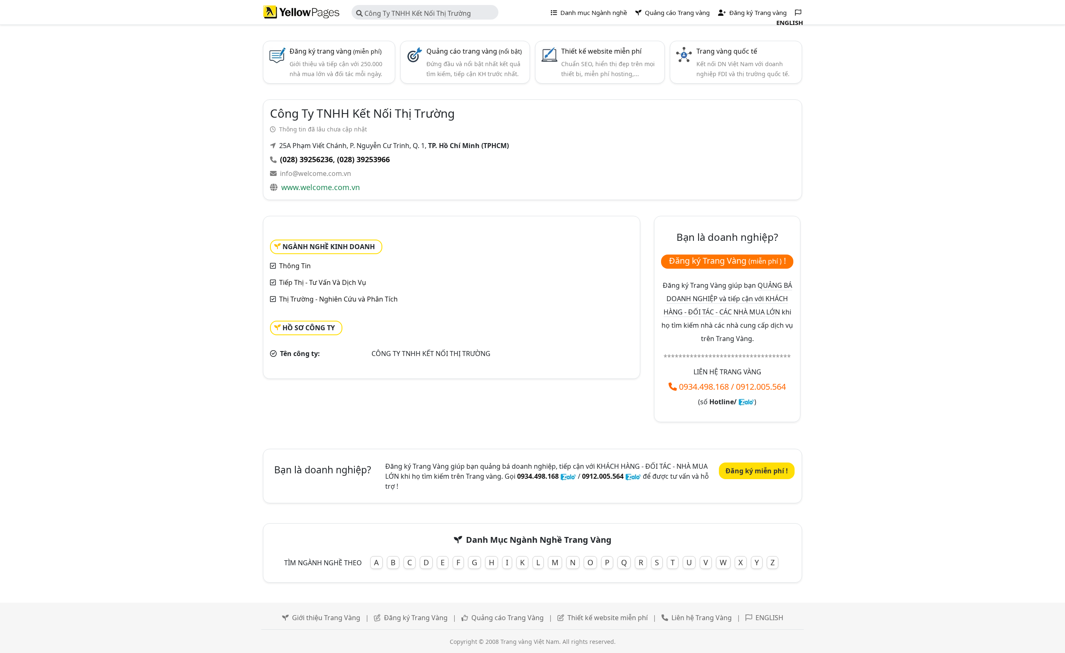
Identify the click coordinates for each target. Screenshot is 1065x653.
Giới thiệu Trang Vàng (326, 617)
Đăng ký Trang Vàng (416, 617)
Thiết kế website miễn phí (601, 51)
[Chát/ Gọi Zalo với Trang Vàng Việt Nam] (746, 401)
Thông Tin (295, 265)
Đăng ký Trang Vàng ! (727, 260)
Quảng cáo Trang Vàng (507, 617)
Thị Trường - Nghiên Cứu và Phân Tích (338, 299)
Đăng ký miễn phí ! (757, 470)
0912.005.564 (761, 386)
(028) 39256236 (306, 159)
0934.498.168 (704, 386)
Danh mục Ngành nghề (593, 12)
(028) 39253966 (363, 159)
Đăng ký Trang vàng (757, 12)
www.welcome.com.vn (320, 187)
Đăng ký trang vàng (335, 51)
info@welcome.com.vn (315, 173)
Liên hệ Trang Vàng (701, 617)
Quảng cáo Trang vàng (676, 12)
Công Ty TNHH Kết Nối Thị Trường (417, 13)
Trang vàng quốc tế (726, 51)
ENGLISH (769, 617)
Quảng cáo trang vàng (474, 51)
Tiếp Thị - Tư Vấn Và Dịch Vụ (322, 282)
